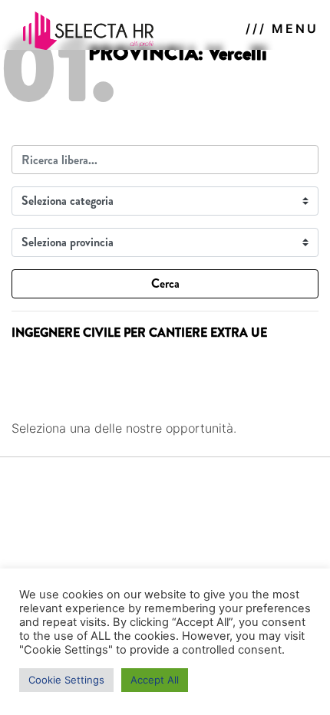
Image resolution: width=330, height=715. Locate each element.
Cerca (165, 283)
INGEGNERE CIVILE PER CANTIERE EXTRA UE (139, 332)
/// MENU (282, 28)
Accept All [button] (154, 680)
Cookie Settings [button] (66, 680)
